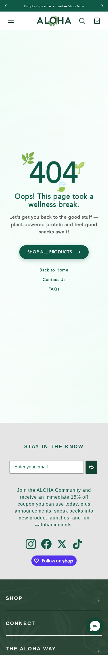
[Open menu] (11, 20)
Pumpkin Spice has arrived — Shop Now (54, 6)
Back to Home (54, 270)
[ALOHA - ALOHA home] (54, 21)
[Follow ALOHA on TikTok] (77, 544)
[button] (95, 626)
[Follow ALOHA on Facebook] (46, 544)
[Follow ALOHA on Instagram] (31, 544)
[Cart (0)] (97, 20)
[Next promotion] (102, 5)
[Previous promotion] (5, 5)
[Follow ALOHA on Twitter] (62, 544)
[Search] (82, 20)
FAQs (54, 289)
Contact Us (54, 280)
